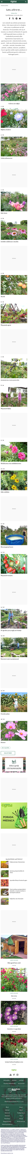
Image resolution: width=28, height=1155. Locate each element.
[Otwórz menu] (2, 2)
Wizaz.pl (21, 1118)
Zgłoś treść (8, 753)
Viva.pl (21, 1116)
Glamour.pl (7, 1113)
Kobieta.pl (7, 1110)
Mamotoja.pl (7, 1118)
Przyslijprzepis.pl (21, 1113)
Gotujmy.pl (7, 1116)
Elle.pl (7, 1107)
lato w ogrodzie (5, 747)
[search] (25, 2)
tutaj (12, 1153)
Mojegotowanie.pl (7, 1121)
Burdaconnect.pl (21, 1121)
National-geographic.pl (7, 1124)
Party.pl (20, 1107)
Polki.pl (20, 1110)
